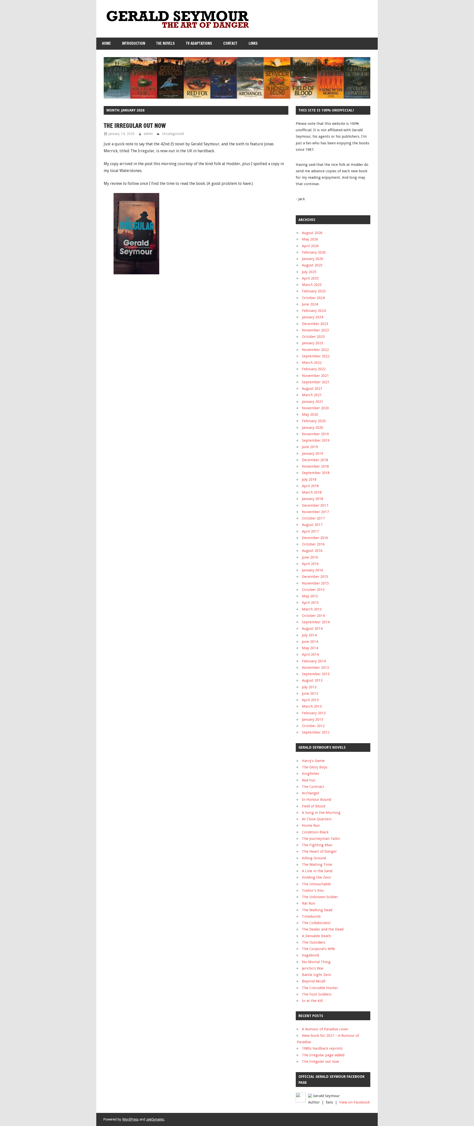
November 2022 (315, 349)
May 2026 (310, 239)
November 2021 (315, 375)
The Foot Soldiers (317, 994)
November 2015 (315, 583)
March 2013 (312, 706)
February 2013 (314, 713)
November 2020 (315, 408)
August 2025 (312, 265)
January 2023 (312, 343)
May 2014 (310, 648)
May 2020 (310, 414)
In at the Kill (312, 1000)
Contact (230, 43)
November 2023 (315, 330)
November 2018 (315, 466)
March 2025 (312, 284)
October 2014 (313, 615)
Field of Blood (313, 806)
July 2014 (309, 635)
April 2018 (310, 486)
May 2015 (310, 596)
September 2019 (316, 440)
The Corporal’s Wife (318, 949)
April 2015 (310, 602)
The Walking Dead (317, 910)
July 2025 (309, 272)
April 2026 (310, 246)
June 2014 (310, 641)
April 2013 (310, 700)
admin (148, 134)
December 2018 (315, 460)
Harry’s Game (313, 760)
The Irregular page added (323, 1055)
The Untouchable (316, 884)
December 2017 (315, 505)
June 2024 (310, 304)
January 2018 (312, 499)
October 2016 (313, 544)
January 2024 (312, 317)
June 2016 (310, 557)
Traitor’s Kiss (313, 890)
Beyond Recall (313, 981)
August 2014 (312, 628)
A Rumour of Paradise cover (325, 1029)
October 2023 (313, 336)
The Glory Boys (314, 767)
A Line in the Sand (317, 871)
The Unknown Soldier (320, 897)
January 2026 (312, 259)
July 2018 (309, 479)
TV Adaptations (199, 43)
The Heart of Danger (319, 851)
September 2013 (316, 674)
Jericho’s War (313, 968)
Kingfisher (310, 773)
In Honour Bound (316, 799)
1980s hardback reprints (322, 1048)
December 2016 (315, 538)
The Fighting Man (317, 845)
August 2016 (312, 550)
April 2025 (310, 278)
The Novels (165, 43)
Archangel (310, 793)
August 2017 (312, 524)
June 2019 (310, 447)
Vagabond (310, 955)
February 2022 (314, 369)
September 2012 (316, 732)
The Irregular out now (135, 125)
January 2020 (312, 427)
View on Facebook (354, 1102)
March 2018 (312, 492)
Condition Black (315, 832)
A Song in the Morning (321, 812)
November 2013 (315, 667)
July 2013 (309, 687)
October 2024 (313, 298)
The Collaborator (316, 923)
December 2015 (315, 576)
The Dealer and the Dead (322, 929)
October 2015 (313, 589)
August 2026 (312, 233)
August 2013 (312, 680)
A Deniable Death (316, 936)
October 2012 (313, 726)
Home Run (311, 825)
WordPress (130, 1119)
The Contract (313, 786)
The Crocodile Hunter (320, 988)
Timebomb (311, 916)
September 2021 (316, 382)
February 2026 (314, 252)
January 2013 (312, 719)
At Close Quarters (317, 819)
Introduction (133, 43)
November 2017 (315, 512)
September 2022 (316, 356)
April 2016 (310, 564)
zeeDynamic (155, 1119)
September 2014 (316, 622)
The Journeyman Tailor (321, 838)
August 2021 (312, 388)
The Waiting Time (317, 864)
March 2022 (312, 362)
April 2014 (310, 654)
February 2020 (314, 421)
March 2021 (312, 395)
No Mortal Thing (316, 962)
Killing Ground (314, 858)
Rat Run (308, 903)
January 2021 (312, 401)
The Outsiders (313, 942)
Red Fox (308, 780)
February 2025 (314, 291)
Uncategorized (173, 134)
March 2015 (312, 609)
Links (253, 43)
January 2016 (312, 570)
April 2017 (310, 531)
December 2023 (315, 324)
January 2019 (312, 453)
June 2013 (310, 693)
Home (106, 43)
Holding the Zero (316, 877)
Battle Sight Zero (316, 975)
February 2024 (314, 310)
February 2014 (314, 661)
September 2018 (316, 473)
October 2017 (313, 518)
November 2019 (315, 434)
